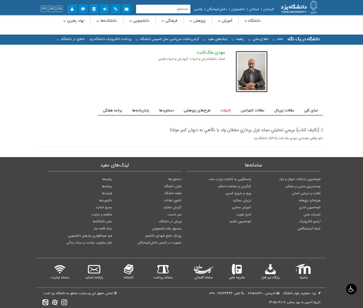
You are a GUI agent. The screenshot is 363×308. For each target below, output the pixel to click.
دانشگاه (254, 21)
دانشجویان (238, 9)
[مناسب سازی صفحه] (350, 289)
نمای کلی (311, 110)
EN (59, 9)
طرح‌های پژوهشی (197, 110)
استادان (254, 9)
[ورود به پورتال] (104, 8)
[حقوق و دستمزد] (94, 8)
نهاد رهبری (75, 21)
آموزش (226, 21)
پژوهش (199, 21)
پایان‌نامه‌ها (140, 110)
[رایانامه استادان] (126, 8)
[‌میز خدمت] (72, 8)
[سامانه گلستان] (83, 8)
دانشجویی (140, 21)
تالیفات (226, 110)
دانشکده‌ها (108, 21)
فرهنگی (170, 21)
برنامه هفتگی (112, 110)
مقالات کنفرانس (252, 110)
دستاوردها (166, 110)
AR (51, 9)
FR (44, 9)
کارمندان (268, 9)
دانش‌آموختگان (217, 9)
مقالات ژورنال (284, 110)
